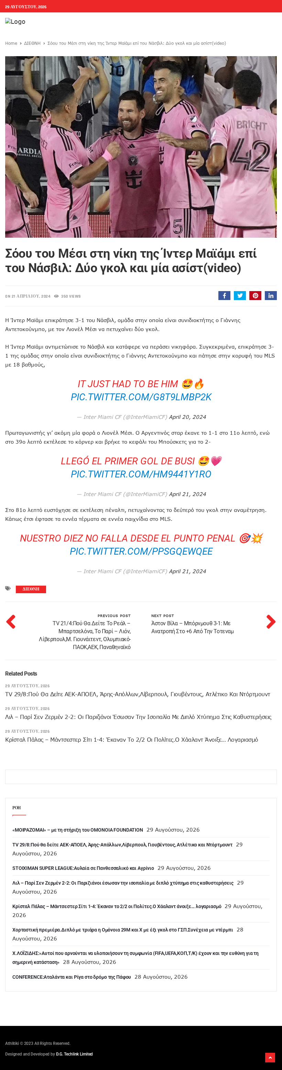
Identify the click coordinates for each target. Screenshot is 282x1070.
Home (11, 43)
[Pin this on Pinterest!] (255, 295)
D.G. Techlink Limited (74, 1054)
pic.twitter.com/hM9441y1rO (141, 474)
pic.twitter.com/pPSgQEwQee (141, 551)
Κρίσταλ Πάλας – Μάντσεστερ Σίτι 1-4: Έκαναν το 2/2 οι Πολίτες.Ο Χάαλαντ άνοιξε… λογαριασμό (131, 740)
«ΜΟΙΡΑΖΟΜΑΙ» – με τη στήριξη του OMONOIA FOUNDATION (77, 830)
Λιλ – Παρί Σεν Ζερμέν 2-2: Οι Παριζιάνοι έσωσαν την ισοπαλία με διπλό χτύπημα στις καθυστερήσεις (138, 717)
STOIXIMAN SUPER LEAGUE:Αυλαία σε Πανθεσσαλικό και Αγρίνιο (83, 868)
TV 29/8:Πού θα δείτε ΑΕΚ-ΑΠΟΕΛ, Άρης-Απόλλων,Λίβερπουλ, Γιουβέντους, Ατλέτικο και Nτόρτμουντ (137, 694)
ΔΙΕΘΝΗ (32, 43)
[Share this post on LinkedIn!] (271, 295)
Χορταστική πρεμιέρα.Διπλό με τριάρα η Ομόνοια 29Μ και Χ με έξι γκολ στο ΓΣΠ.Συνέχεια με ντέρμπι (122, 930)
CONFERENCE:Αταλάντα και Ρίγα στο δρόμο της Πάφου (71, 977)
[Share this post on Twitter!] (240, 295)
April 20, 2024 (187, 417)
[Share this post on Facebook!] (224, 295)
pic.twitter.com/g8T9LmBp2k (141, 397)
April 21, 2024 (187, 494)
